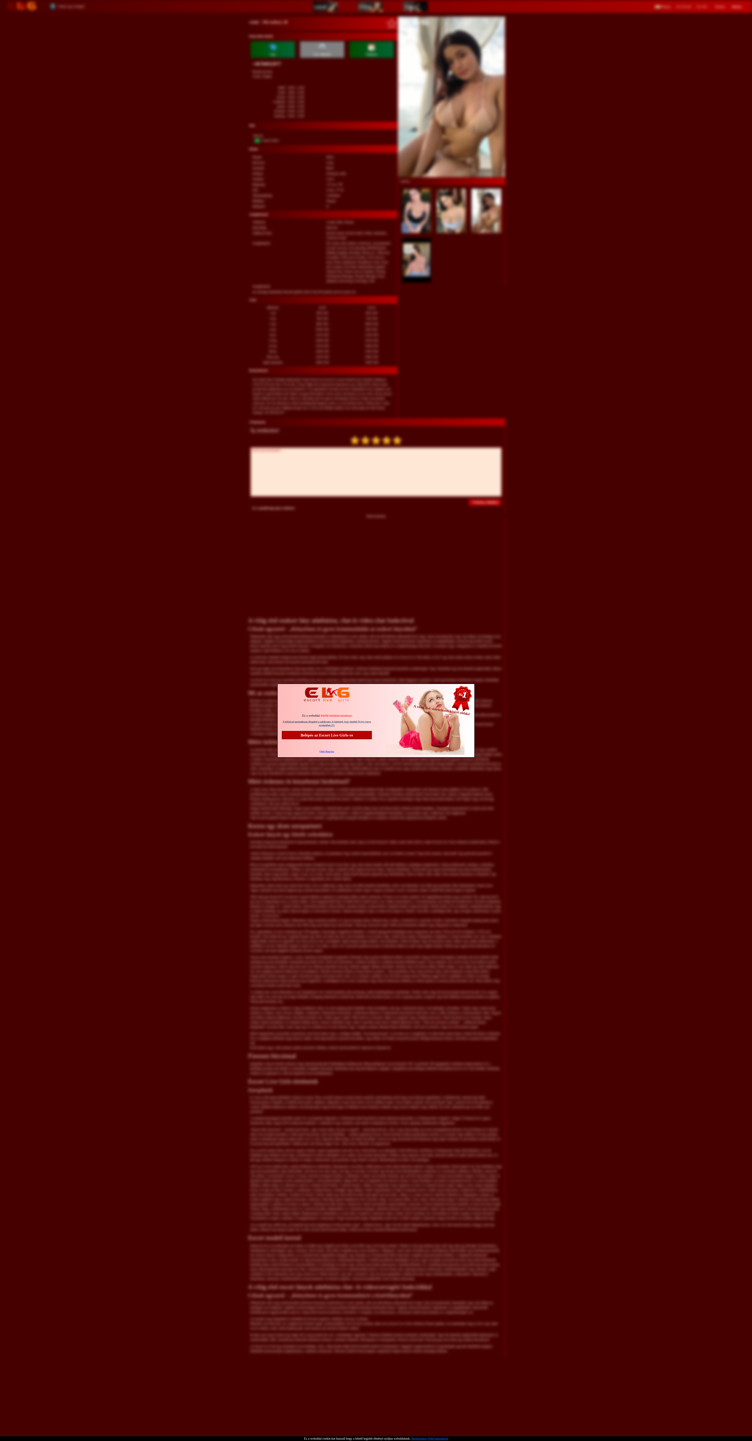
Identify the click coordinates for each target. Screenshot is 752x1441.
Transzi (410, 6)
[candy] (451, 97)
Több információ (438, 1438)
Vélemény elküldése (485, 502)
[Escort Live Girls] (21, 6)
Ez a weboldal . (327, 715)
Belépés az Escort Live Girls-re (327, 735)
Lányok (320, 6)
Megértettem (419, 1438)
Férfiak (365, 6)
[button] (663, 6)
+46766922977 (266, 63)
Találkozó (371, 54)
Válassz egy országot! (71, 6)
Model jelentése (376, 516)
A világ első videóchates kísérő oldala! (442, 710)
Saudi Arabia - (271, 140)
